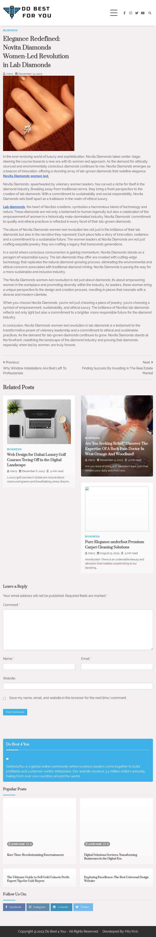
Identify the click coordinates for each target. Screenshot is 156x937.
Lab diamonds (14, 207)
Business (10, 30)
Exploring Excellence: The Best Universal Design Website (116, 879)
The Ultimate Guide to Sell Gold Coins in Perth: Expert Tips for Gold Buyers (38, 879)
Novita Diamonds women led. (26, 176)
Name (8, 659)
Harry (9, 73)
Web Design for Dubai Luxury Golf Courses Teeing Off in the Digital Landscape (36, 460)
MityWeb (131, 931)
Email (86, 659)
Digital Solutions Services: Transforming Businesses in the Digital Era (110, 856)
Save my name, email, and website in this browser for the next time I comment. (68, 698)
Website (9, 678)
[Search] (150, 13)
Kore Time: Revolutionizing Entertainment (35, 855)
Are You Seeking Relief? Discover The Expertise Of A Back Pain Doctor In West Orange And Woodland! (116, 448)
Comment (11, 605)
